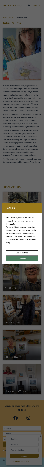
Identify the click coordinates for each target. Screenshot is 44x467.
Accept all (22, 259)
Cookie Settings (22, 253)
